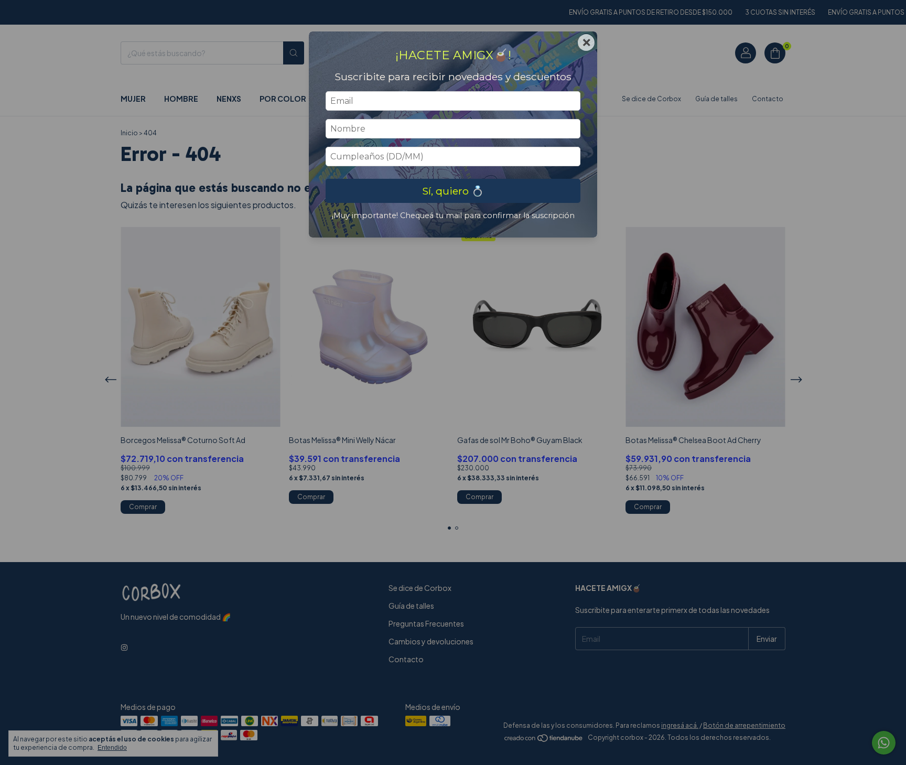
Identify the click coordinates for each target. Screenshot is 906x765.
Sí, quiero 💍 (453, 191)
